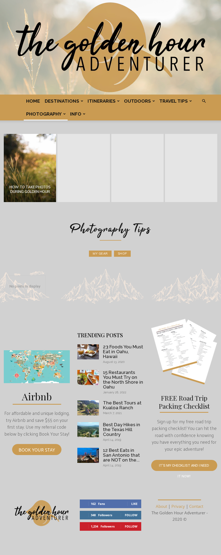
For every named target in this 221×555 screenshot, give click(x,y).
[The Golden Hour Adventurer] (110, 47)
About (161, 506)
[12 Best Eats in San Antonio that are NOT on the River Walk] (88, 455)
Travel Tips (173, 101)
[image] (37, 366)
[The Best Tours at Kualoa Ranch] (88, 407)
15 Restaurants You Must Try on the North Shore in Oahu (123, 380)
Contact (196, 506)
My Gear (100, 253)
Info (75, 114)
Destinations (62, 101)
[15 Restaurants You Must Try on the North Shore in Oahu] (88, 377)
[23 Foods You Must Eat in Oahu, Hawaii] (88, 351)
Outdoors (137, 101)
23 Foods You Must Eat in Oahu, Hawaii (123, 351)
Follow (131, 515)
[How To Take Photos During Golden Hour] (30, 168)
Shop (122, 253)
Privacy (178, 506)
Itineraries (102, 101)
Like (134, 504)
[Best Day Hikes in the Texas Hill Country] (88, 429)
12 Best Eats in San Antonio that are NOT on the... (121, 455)
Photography (44, 114)
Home (33, 101)
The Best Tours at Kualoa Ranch (122, 405)
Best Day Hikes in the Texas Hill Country (121, 429)
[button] (203, 101)
